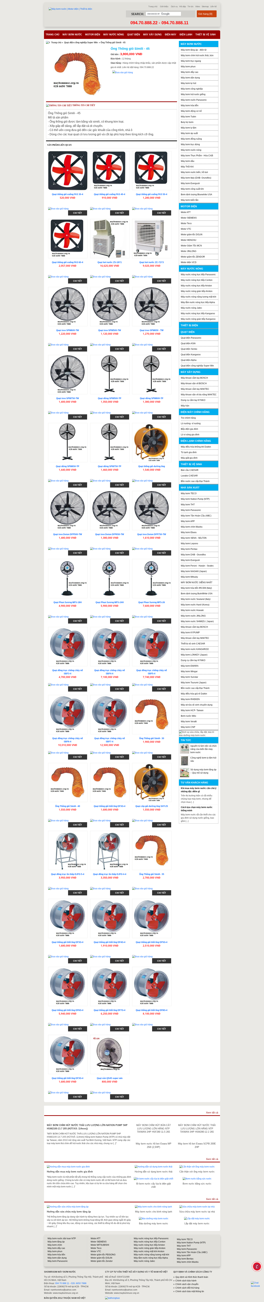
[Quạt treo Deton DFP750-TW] (152, 510)
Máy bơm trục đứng (190, 144)
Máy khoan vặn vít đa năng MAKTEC (199, 394)
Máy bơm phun (188, 66)
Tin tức (190, 6)
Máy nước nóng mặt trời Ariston (149, 1251)
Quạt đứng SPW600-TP (151, 398)
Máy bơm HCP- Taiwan (192, 710)
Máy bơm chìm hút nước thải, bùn (197, 55)
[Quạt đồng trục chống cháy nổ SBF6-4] (67, 714)
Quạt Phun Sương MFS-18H (68, 602)
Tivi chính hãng (188, 418)
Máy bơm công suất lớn (192, 189)
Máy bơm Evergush (190, 560)
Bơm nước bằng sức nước (197, 1183)
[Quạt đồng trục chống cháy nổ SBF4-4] (109, 646)
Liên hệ (213, 6)
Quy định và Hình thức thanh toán (191, 1277)
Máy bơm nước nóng (191, 150)
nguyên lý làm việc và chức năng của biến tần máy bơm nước (203, 749)
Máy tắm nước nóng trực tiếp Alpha (198, 302)
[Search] (186, 14)
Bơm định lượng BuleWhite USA (196, 593)
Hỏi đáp (182, 6)
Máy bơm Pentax (189, 549)
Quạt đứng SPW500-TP (109, 398)
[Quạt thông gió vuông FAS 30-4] (67, 170)
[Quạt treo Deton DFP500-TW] (67, 510)
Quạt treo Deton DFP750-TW (151, 534)
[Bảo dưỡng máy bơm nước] (153, 1218)
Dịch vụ (174, 6)
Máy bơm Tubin (188, 116)
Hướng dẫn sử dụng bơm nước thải (153, 1171)
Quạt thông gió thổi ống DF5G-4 (151, 942)
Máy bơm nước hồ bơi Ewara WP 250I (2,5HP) (153, 1145)
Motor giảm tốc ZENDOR (193, 257)
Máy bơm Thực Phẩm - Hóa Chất (197, 155)
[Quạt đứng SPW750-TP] (109, 442)
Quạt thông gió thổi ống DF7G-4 (109, 1010)
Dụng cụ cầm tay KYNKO (193, 400)
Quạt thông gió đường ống (151, 466)
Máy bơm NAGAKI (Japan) (194, 571)
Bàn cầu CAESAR (189, 470)
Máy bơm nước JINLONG (193, 616)
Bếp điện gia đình (189, 429)
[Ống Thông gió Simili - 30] (152, 714)
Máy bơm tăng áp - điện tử (194, 50)
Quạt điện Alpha (188, 360)
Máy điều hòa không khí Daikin (196, 447)
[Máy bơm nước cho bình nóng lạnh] (153, 1206)
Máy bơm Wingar (189, 671)
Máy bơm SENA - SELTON (194, 538)
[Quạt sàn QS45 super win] (109, 1054)
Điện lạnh (186, 34)
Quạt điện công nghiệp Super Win (81, 42)
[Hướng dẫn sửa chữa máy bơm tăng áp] (68, 1206)
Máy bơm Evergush (190, 183)
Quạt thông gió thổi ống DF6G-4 (67, 1010)
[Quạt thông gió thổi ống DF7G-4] (109, 986)
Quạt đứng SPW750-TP (109, 466)
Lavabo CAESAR (189, 475)
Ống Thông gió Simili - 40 (67, 806)
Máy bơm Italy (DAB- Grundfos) (196, 178)
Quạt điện (133, 34)
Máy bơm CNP (188, 727)
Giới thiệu (164, 6)
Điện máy (170, 34)
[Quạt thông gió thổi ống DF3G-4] (109, 782)
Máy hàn (185, 405)
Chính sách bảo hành (185, 1280)
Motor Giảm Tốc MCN (191, 245)
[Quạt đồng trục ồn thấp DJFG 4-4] (109, 850)
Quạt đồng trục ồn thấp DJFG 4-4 (109, 874)
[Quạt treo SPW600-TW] (67, 306)
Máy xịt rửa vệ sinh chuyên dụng (196, 705)
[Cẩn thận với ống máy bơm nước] (197, 1166)
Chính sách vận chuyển (186, 1284)
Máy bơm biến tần (189, 200)
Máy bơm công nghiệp (192, 89)
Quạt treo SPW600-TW (67, 330)
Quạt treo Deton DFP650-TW (109, 534)
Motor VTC (186, 229)
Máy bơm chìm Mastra (191, 527)
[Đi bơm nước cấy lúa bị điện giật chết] (153, 1178)
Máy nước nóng (113, 34)
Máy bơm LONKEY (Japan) (194, 655)
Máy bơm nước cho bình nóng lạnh (153, 1211)
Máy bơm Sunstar (189, 677)
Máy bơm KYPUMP (190, 632)
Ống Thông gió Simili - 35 (151, 874)
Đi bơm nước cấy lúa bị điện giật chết (153, 1185)
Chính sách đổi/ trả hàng (187, 1288)
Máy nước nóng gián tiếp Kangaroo (198, 319)
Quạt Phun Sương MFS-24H (110, 602)
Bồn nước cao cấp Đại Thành (195, 481)
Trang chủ (152, 6)
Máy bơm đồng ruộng (191, 139)
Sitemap (205, 6)
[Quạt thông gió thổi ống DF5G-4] (152, 918)
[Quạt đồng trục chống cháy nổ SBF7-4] (109, 714)
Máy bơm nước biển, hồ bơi (194, 172)
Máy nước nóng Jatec (191, 308)
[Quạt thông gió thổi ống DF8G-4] (152, 986)
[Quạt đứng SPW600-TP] (152, 374)
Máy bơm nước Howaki (192, 610)
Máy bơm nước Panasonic (194, 100)
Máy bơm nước (72, 34)
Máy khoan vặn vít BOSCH (194, 383)
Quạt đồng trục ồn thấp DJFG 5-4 (67, 874)
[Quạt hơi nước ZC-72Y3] (152, 238)
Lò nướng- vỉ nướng (191, 423)
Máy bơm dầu (187, 161)
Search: (137, 14)
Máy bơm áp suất (189, 133)
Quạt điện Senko (189, 349)
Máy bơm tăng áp (56, 1241)
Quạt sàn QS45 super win (109, 1078)
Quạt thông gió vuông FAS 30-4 (67, 194)
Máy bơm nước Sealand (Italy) (195, 599)
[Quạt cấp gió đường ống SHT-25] (152, 782)
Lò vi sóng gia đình (190, 434)
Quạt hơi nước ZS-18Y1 (110, 262)
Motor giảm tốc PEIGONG (103, 1254)
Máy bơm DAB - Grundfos (193, 554)
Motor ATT (186, 212)
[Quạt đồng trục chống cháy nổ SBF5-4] (152, 646)
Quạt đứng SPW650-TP (67, 466)
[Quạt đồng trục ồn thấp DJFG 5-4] (67, 850)
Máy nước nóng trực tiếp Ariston (196, 285)
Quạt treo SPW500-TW (109, 330)
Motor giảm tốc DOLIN (191, 234)
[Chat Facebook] (257, 1284)
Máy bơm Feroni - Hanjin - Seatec (197, 566)
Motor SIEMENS (189, 218)
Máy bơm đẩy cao (189, 72)
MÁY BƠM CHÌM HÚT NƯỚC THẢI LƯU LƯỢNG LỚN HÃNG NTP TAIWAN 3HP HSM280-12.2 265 (197, 1128)
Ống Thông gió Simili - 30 (151, 738)
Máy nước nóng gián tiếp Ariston (196, 291)
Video (197, 6)
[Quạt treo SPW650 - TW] (152, 306)
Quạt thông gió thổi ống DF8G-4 (151, 1010)
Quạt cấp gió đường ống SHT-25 (151, 806)
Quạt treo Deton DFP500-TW (67, 534)
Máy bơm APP (188, 521)
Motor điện (92, 34)
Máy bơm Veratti (189, 721)
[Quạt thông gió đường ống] (152, 442)
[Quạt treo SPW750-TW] (67, 374)
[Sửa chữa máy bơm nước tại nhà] (197, 1206)
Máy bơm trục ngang (191, 61)
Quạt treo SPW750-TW (67, 398)
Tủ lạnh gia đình (189, 452)
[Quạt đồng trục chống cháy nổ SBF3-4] (67, 646)
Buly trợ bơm (187, 122)
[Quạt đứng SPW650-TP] (67, 442)
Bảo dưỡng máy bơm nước (153, 1223)
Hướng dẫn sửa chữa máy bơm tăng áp (69, 1211)
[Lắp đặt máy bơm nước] (197, 1218)
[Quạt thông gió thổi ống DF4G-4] (109, 918)
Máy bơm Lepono (189, 543)
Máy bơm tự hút (188, 83)
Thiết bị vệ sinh (205, 34)
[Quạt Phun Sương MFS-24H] (109, 578)
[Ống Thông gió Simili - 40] (67, 782)
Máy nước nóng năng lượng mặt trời (198, 297)
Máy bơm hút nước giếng (193, 94)
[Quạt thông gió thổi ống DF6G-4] (67, 986)
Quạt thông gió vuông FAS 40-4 (109, 194)
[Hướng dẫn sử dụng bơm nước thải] (153, 1166)
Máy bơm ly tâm (188, 128)
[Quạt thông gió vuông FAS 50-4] (152, 170)
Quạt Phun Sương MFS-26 (151, 602)
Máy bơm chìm (55, 1245)
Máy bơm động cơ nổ (191, 111)
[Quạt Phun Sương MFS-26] (152, 578)
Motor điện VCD (188, 262)
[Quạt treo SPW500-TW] (109, 306)
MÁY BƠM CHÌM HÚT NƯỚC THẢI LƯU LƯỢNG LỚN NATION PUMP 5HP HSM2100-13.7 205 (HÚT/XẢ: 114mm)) (87, 1127)
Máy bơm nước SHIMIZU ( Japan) (197, 621)
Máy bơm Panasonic (191, 510)
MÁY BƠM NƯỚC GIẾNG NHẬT (196, 582)
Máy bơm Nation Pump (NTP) (195, 499)
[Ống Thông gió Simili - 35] (152, 850)
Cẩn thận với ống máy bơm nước (197, 1171)
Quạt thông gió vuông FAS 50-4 (151, 194)
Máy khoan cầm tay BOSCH (194, 378)
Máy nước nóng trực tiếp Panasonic (198, 274)
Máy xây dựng (152, 34)
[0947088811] (256, 1266)
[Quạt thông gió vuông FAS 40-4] (109, 170)
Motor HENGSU (188, 240)
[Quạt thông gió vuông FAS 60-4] (67, 238)
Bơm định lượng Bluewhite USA (196, 194)
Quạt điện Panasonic (191, 338)
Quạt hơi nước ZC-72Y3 (151, 262)
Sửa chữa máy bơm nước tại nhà (197, 1211)
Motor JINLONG (188, 251)
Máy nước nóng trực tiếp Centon (196, 280)
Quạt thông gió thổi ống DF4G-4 (109, 942)
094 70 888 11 (62, 1283)
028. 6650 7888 (78, 1283)
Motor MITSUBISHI (100, 1245)
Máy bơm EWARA (189, 666)
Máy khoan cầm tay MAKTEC (195, 389)
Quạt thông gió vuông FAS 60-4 (67, 262)
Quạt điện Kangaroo (191, 354)
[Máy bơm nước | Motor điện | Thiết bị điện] (70, 9)
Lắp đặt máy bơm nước (196, 1223)
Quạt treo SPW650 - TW (151, 330)
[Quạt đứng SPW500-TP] (109, 374)
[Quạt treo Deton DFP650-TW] (109, 510)
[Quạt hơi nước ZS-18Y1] (109, 238)
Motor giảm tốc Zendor (102, 1261)
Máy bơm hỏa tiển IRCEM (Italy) (196, 588)
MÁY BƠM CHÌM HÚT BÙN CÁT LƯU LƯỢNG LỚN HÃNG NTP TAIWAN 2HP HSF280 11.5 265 (153, 1128)
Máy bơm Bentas (185, 1258)
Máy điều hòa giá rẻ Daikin (194, 693)
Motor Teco (186, 223)
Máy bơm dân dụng (190, 77)
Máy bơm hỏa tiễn (189, 105)
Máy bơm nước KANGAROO (195, 649)
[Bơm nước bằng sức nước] (197, 1178)
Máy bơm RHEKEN (190, 699)
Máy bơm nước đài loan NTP (62, 1238)
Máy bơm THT (188, 504)
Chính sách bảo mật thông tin (189, 1291)
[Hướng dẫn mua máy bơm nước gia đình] (68, 1166)
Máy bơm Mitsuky (189, 577)
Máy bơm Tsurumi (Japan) (193, 682)
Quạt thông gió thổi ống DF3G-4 (109, 806)
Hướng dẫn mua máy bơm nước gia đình (70, 1171)
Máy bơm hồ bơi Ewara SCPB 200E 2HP (197, 1145)
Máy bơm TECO (188, 493)
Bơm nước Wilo (188, 716)
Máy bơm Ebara (188, 532)
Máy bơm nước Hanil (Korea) (195, 604)
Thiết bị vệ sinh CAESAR (193, 643)
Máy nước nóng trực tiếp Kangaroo (198, 313)
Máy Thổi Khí (187, 166)
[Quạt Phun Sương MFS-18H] (67, 578)
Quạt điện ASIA (188, 343)
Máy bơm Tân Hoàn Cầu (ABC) (196, 515)
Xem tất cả (212, 1112)
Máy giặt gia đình (189, 458)
